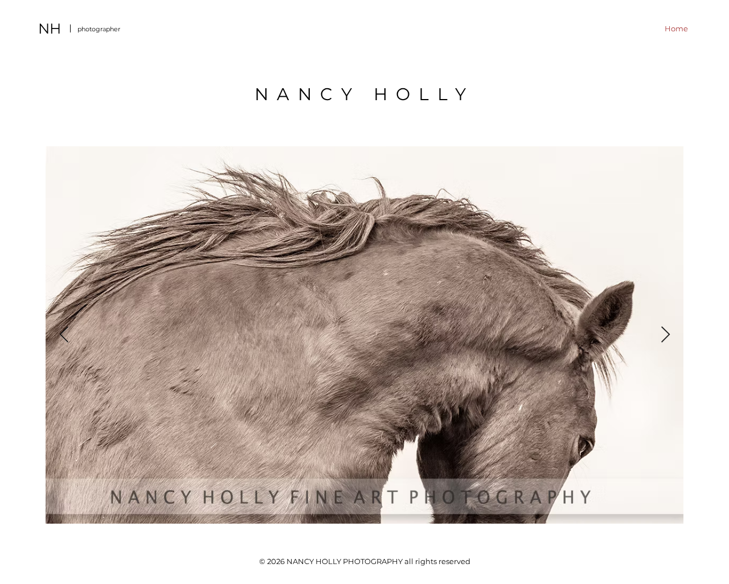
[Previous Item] (64, 335)
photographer (98, 29)
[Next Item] (665, 335)
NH (49, 28)
